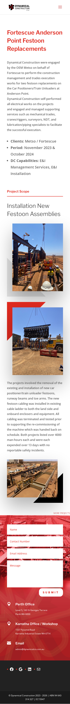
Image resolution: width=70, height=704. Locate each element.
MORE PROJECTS (61, 513)
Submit (51, 592)
